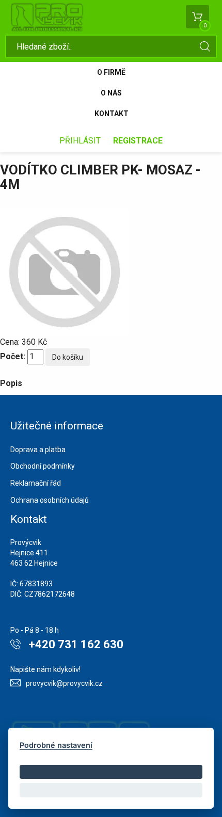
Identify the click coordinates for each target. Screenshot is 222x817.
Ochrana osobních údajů (49, 500)
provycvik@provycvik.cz (64, 683)
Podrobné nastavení (56, 745)
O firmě (111, 72)
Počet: (12, 356)
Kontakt (111, 113)
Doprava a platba (38, 449)
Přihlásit (80, 141)
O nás (111, 93)
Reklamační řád (35, 483)
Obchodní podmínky (42, 466)
